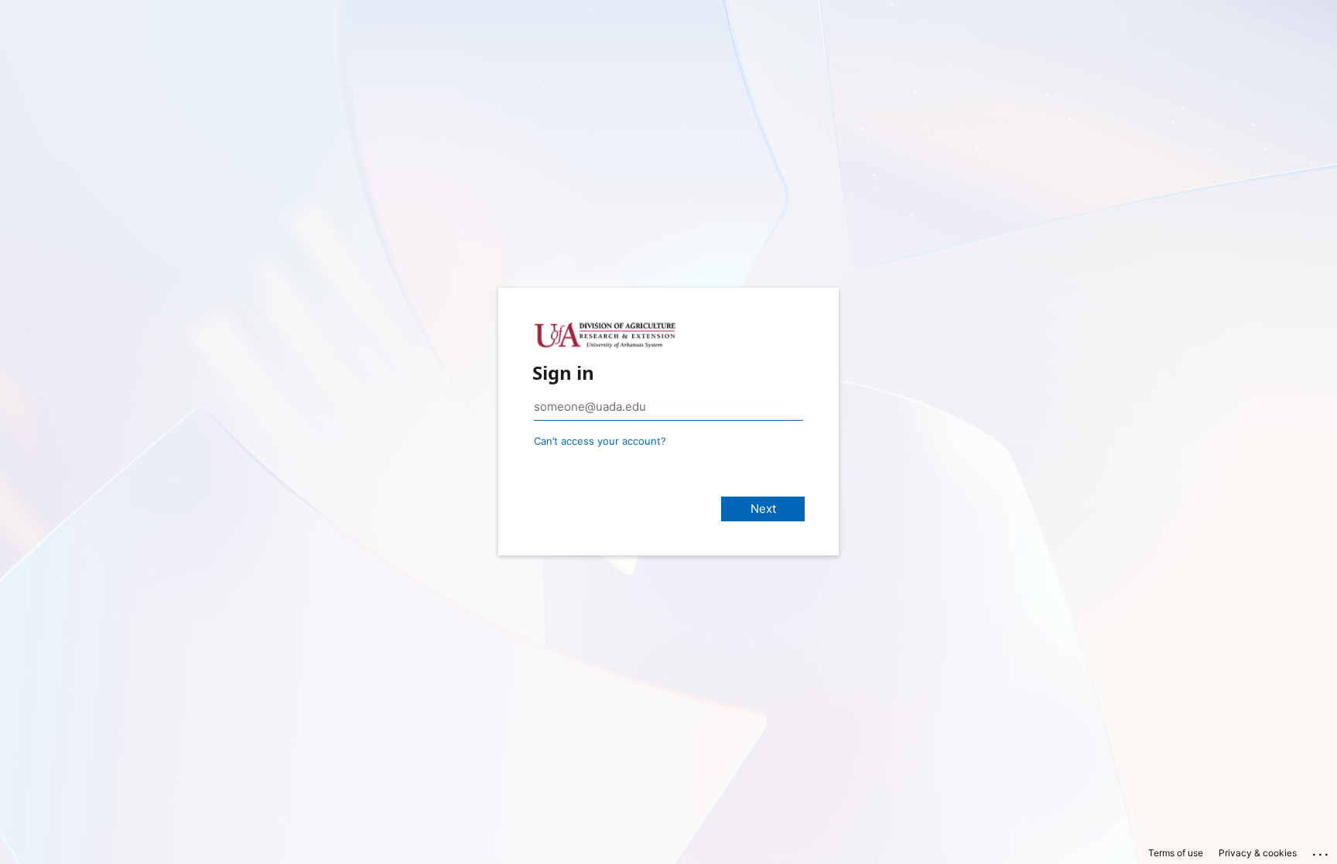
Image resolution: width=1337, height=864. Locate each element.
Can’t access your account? (600, 441)
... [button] (1321, 851)
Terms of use (1175, 853)
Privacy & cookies (1258, 853)
